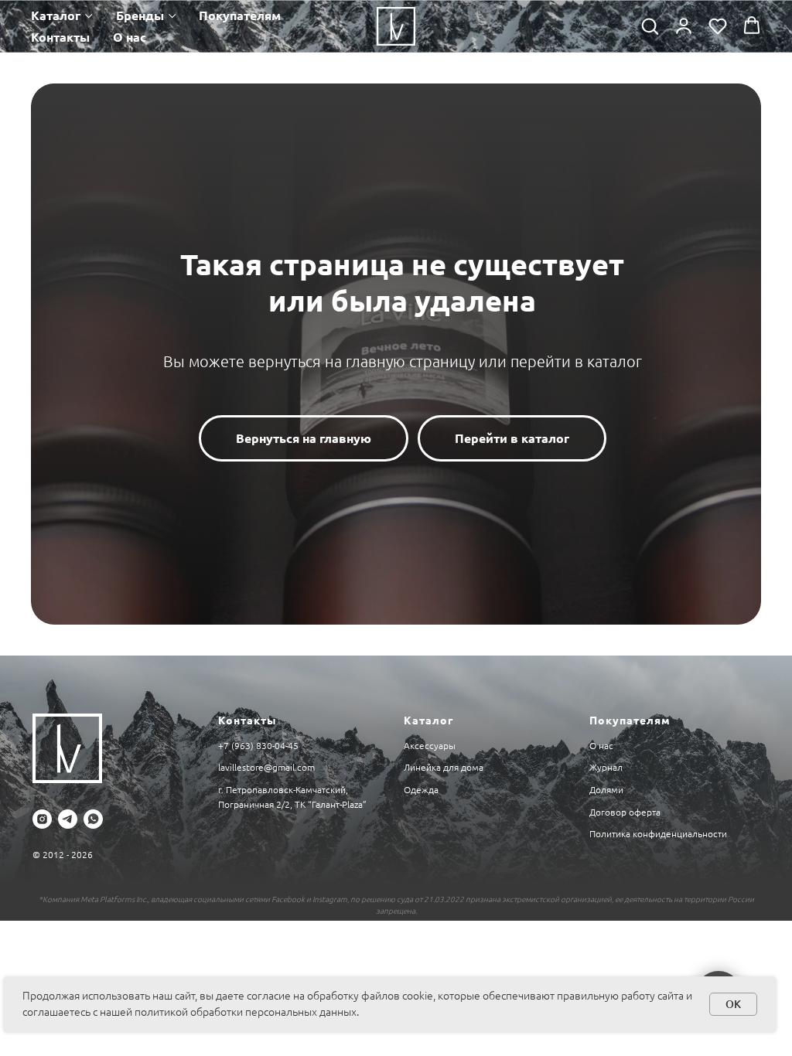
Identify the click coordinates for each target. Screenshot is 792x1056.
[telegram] (67, 819)
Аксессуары (430, 746)
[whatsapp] (93, 819)
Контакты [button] (60, 37)
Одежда (421, 790)
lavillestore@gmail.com (266, 767)
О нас (129, 37)
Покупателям (240, 15)
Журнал (606, 767)
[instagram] (42, 819)
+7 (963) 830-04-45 (258, 746)
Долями (606, 790)
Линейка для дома (443, 767)
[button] (649, 25)
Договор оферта (625, 812)
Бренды (140, 15)
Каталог (55, 15)
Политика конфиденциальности (658, 834)
